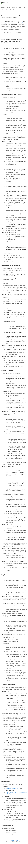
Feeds (16, 840)
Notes (13, 7)
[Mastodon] (13, 9)
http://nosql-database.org (12, 788)
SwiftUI (8, 7)
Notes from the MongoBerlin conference (12, 15)
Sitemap (12, 840)
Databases (15, 17)
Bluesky (3, 7)
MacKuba (4, 2)
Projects (18, 7)
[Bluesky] (10, 9)
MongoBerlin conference (9, 22)
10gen (23, 22)
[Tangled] (6, 9)
